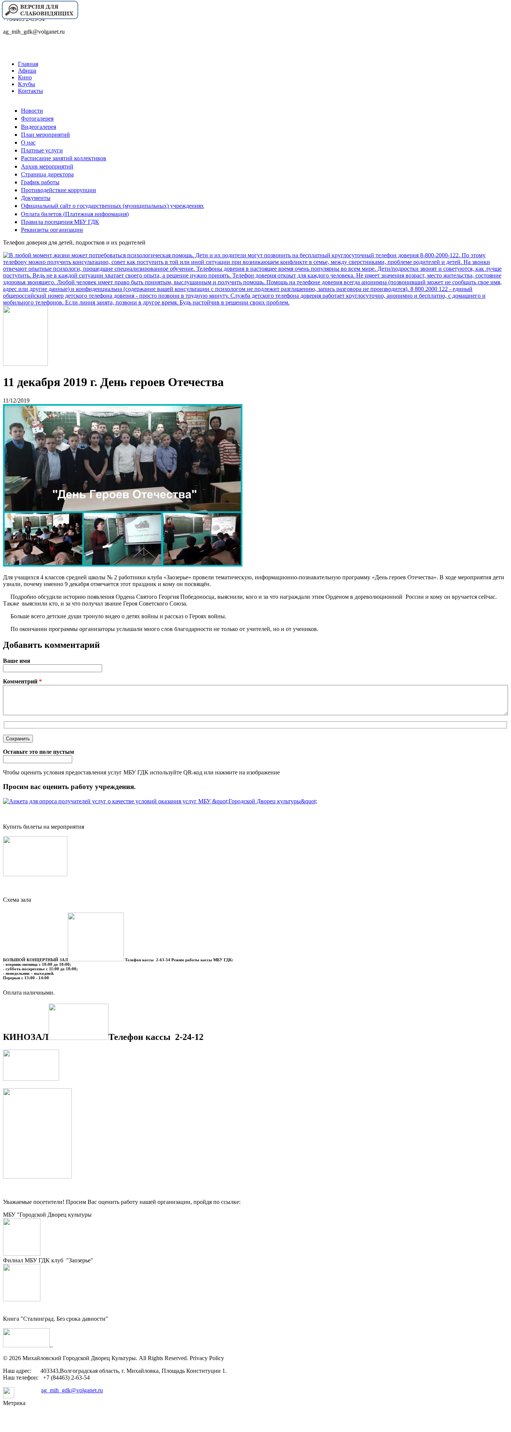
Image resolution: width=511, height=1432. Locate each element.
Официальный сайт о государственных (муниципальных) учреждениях (112, 206)
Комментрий (22, 681)
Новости (32, 110)
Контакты (30, 91)
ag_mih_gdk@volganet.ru (72, 1390)
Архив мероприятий (47, 166)
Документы (36, 198)
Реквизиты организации (52, 230)
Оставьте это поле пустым (38, 752)
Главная (28, 64)
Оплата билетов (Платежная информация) (75, 214)
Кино (25, 77)
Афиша (27, 70)
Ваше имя (16, 661)
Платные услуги (42, 150)
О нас (28, 142)
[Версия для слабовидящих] (39, 18)
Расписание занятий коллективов (63, 158)
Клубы (26, 84)
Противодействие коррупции (58, 190)
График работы (40, 182)
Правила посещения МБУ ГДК (60, 222)
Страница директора (47, 174)
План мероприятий (45, 134)
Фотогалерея (37, 118)
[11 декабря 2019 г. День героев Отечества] (122, 564)
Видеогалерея (38, 127)
